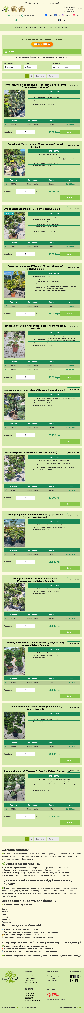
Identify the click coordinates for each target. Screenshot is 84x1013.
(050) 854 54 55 (31, 996)
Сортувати (56, 63)
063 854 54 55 (22, 20)
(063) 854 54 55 (31, 998)
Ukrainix (79, 1007)
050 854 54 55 (29, 15)
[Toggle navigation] (80, 9)
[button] (42, 125)
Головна (18, 27)
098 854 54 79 (15, 15)
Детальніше (73, 85)
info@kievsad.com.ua (32, 1000)
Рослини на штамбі (34, 27)
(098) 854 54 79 (30, 993)
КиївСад (18, 1007)
